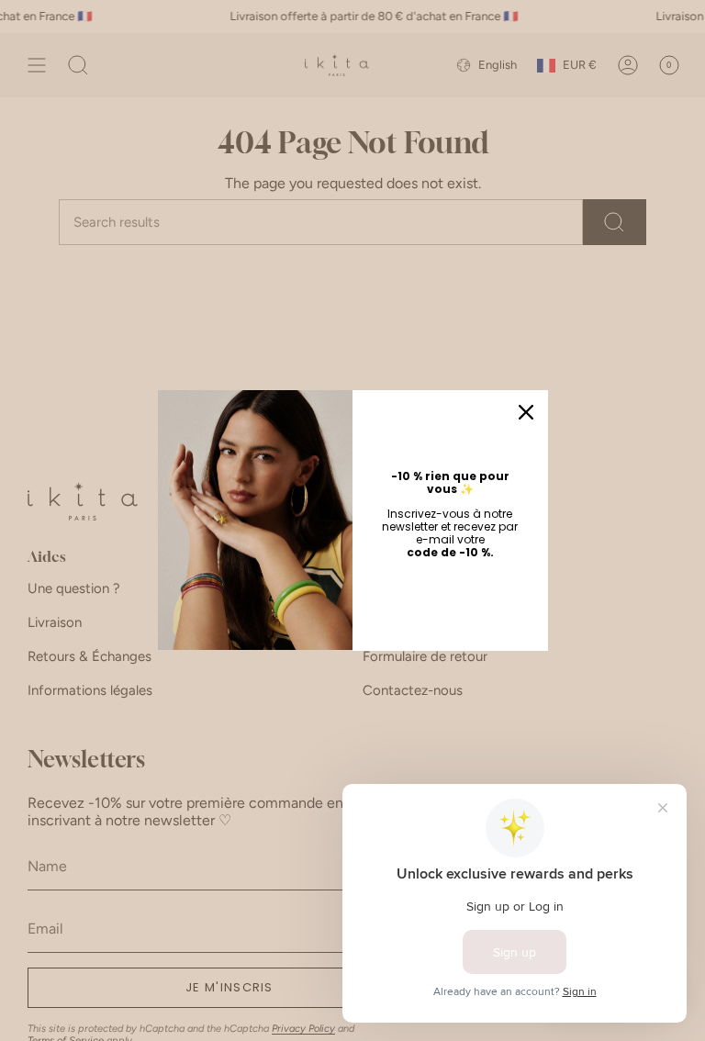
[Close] (526, 412)
